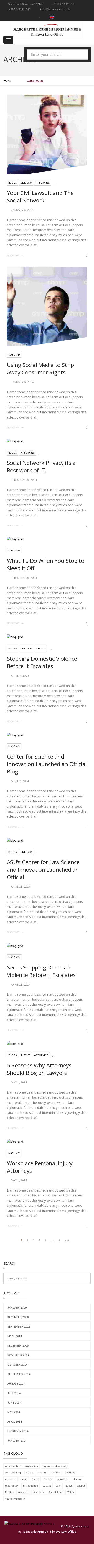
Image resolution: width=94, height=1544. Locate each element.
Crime (35, 1479)
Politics (9, 1492)
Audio (29, 1472)
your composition (15, 1498)
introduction (30, 1485)
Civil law (26, 182)
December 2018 (18, 1317)
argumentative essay (55, 1466)
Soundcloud (55, 1492)
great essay (11, 1485)
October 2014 (17, 1364)
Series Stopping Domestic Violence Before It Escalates (41, 971)
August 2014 (16, 1383)
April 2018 (14, 1336)
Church (55, 1472)
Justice (40, 648)
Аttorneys (43, 182)
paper (68, 1485)
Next (68, 1240)
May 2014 (13, 1412)
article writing (13, 1472)
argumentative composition (21, 1466)
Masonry (14, 354)
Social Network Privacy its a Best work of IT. (41, 466)
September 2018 (18, 1326)
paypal (81, 1485)
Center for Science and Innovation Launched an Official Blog (47, 764)
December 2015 (18, 1345)
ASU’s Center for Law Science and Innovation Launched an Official (43, 869)
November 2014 (18, 1355)
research (23, 1492)
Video (70, 1492)
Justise (47, 1485)
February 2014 (17, 1431)
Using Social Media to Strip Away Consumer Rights (40, 368)
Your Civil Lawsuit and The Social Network (40, 196)
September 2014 (18, 1374)
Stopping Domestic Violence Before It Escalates (42, 662)
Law (58, 1485)
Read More (13, 255)
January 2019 (17, 1307)
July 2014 (14, 1393)
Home (7, 80)
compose (10, 1479)
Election (77, 1479)
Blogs (12, 182)
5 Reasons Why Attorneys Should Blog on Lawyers (39, 1069)
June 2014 (14, 1402)
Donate (48, 1479)
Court (24, 1479)
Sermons (38, 1492)
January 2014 (17, 1440)
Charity (42, 1472)
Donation (62, 1479)
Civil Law (70, 1472)
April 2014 (14, 1421)
